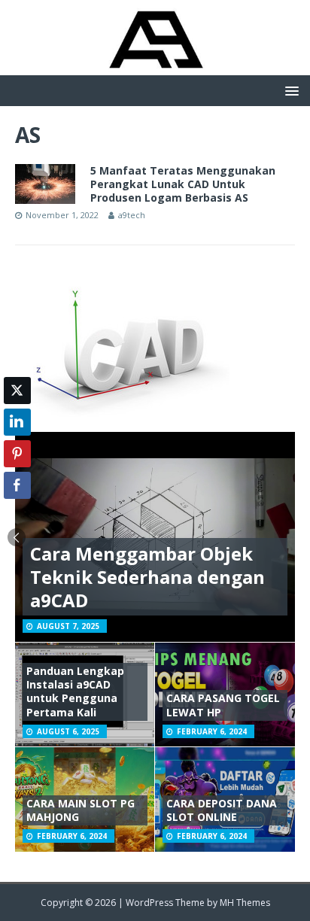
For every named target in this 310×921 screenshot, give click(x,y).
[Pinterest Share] (17, 453)
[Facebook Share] (17, 485)
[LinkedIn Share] (17, 422)
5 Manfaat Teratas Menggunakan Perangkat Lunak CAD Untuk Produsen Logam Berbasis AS (182, 184)
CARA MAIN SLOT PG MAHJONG (80, 810)
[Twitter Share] (17, 390)
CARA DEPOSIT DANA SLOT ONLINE (221, 810)
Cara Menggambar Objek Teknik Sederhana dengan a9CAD (147, 576)
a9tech (131, 214)
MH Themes (245, 902)
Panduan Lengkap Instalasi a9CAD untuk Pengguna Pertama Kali (75, 691)
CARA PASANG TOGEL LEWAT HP (223, 705)
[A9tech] (155, 66)
